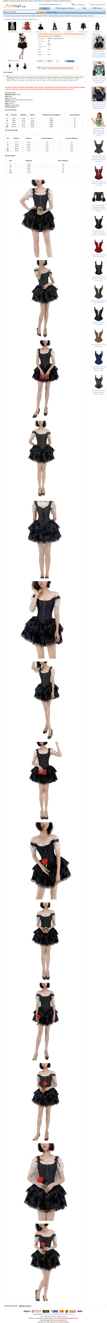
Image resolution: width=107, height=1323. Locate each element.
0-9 (72, 1314)
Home (44, 8)
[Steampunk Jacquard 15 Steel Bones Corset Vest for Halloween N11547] (98, 365)
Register (47, 4)
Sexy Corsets (17, 19)
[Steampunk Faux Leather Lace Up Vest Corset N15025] (98, 253)
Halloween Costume (47, 16)
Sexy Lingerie (44, 1316)
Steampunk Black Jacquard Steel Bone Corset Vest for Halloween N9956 (98, 392)
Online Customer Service (98, 4)
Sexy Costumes (25, 16)
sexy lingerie (7, 16)
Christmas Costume (35, 16)
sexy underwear (16, 16)
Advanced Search (52, 12)
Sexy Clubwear (75, 16)
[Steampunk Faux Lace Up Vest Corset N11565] (98, 343)
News (85, 8)
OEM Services (97, 8)
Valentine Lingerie (59, 16)
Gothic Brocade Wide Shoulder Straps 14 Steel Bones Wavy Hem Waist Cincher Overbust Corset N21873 (99, 131)
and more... (90, 16)
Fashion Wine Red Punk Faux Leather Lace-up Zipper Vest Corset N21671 (99, 183)
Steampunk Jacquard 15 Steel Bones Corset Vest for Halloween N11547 (99, 368)
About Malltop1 (53, 1316)
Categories (8, 19)
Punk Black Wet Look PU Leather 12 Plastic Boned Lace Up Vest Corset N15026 (99, 232)
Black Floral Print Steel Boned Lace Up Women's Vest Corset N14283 (99, 278)
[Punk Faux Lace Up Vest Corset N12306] (98, 321)
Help (60, 4)
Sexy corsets (83, 16)
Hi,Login (41, 4)
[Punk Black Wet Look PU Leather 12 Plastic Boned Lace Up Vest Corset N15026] (98, 229)
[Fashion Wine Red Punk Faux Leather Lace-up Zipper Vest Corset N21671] (98, 179)
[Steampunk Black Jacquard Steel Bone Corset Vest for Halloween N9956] (98, 388)
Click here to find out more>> (69, 80)
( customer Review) (58, 38)
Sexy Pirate (67, 16)
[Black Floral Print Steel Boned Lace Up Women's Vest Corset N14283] (98, 275)
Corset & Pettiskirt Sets (30, 19)
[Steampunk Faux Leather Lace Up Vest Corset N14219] (98, 299)
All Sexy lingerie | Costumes (64, 8)
